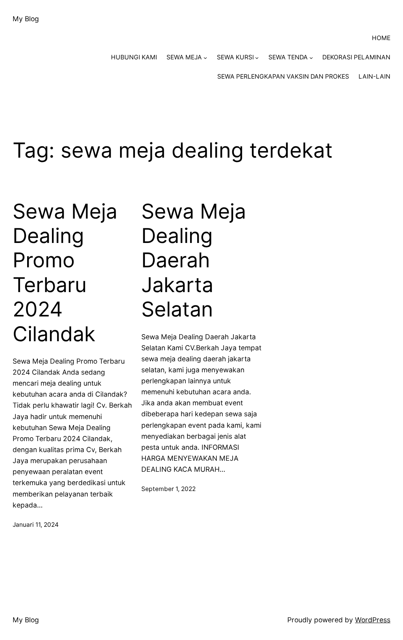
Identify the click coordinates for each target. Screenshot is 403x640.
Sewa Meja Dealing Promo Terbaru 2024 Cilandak (65, 272)
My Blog (26, 19)
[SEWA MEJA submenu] (205, 57)
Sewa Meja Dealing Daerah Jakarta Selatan (193, 260)
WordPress (372, 620)
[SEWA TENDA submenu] (311, 57)
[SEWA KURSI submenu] (257, 57)
